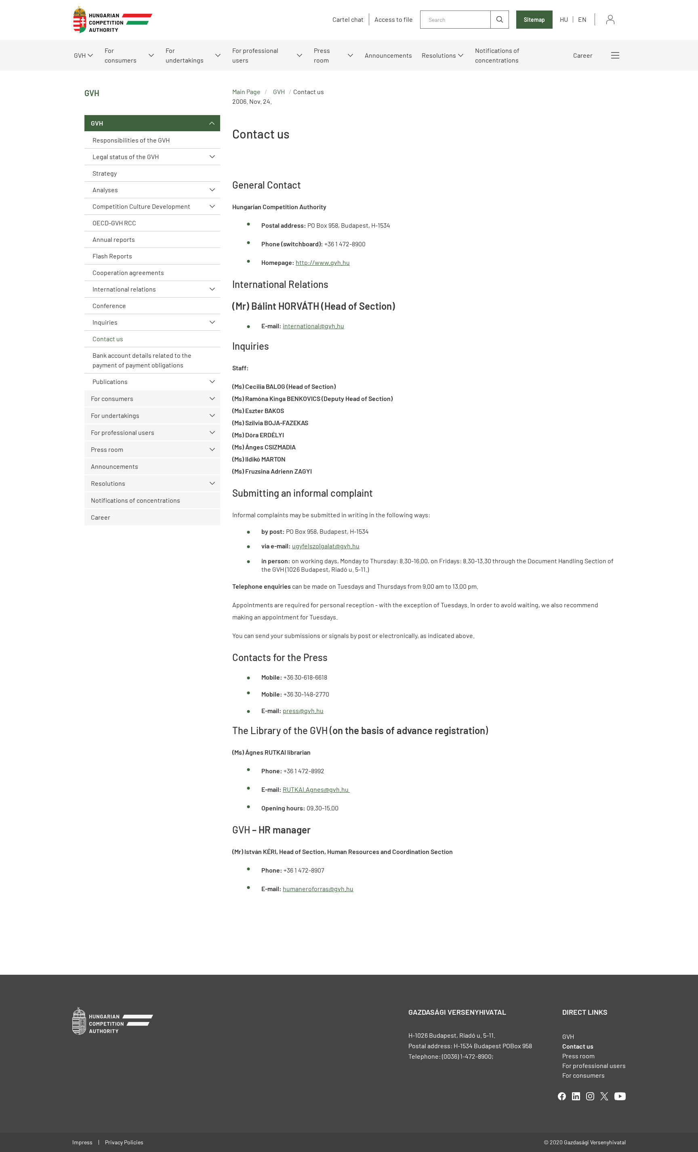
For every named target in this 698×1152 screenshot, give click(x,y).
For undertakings (185, 55)
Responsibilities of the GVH (131, 140)
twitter (604, 1096)
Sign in (610, 19)
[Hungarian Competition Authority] (112, 19)
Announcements (388, 55)
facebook (562, 1096)
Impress (82, 1142)
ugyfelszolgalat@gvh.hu (326, 546)
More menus (615, 55)
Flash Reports (112, 256)
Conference (109, 305)
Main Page (246, 91)
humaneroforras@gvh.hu (318, 888)
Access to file (393, 19)
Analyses (105, 189)
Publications (110, 381)
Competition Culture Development (141, 206)
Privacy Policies (124, 1142)
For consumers (583, 1075)
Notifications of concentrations (497, 55)
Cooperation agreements (128, 272)
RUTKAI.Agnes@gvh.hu (316, 789)
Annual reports (114, 239)
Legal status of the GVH (126, 156)
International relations (124, 289)
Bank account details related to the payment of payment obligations (142, 360)
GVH (80, 55)
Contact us (108, 338)
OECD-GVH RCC (114, 223)
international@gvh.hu (313, 325)
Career (583, 55)
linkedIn (576, 1096)
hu (564, 19)
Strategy (105, 173)
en (582, 19)
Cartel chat (348, 19)
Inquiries (105, 322)
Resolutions (439, 55)
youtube (620, 1096)
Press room (322, 55)
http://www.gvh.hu (323, 262)
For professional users (255, 55)
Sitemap (534, 19)
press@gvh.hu (303, 710)
